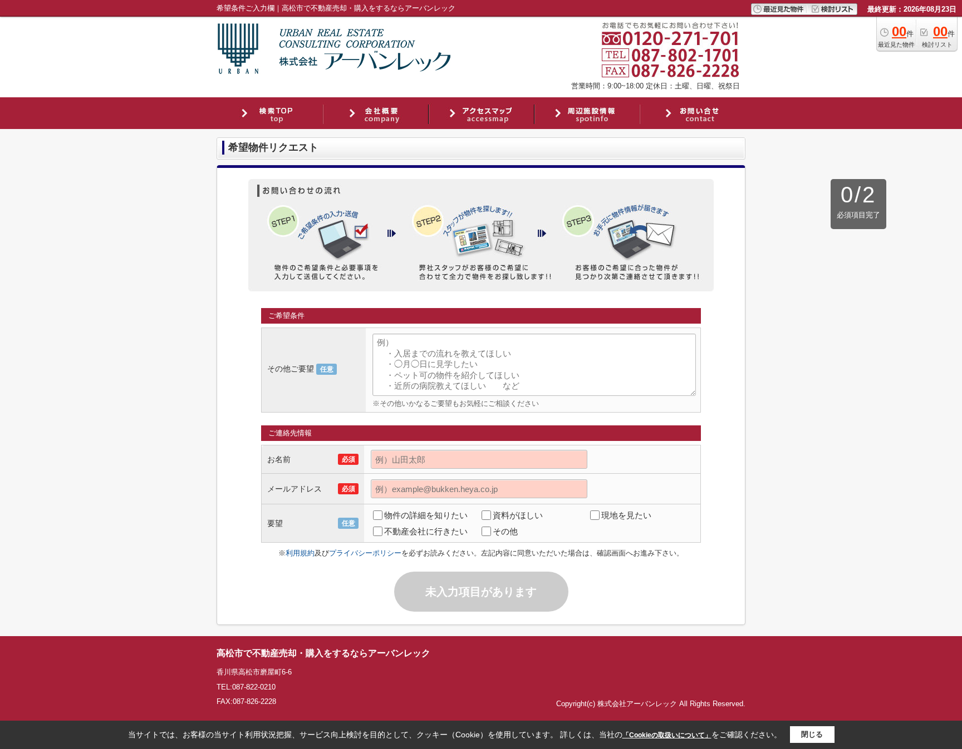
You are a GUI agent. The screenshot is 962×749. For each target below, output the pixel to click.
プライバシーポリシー (365, 553)
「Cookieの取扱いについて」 (666, 735)
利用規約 (300, 553)
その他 (505, 531)
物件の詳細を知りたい (426, 515)
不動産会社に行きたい (426, 531)
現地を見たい (626, 515)
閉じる (812, 734)
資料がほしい (518, 515)
